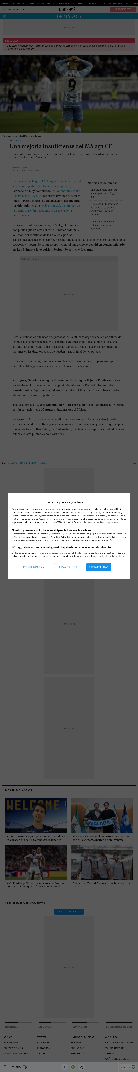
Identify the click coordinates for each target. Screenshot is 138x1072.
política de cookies (91, 522)
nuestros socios (53, 509)
